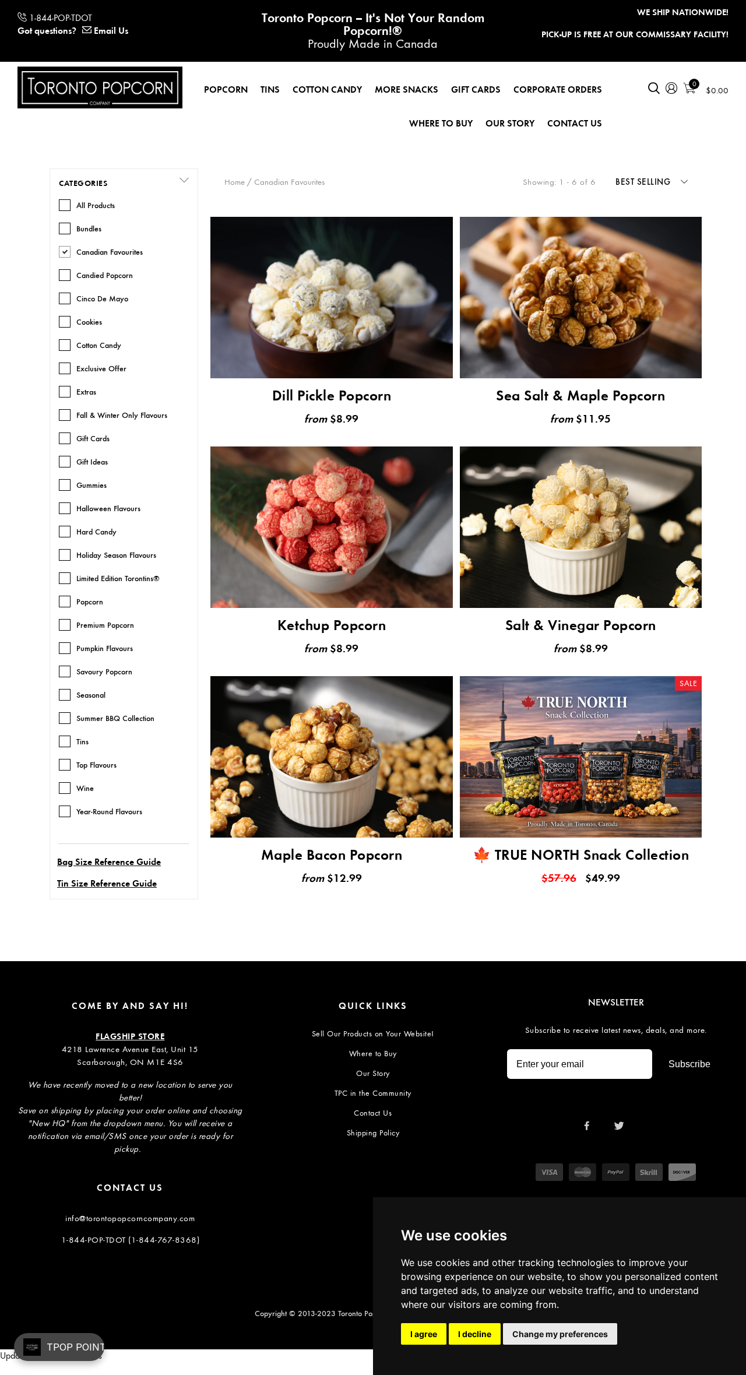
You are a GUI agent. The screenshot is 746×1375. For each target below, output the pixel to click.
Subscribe (689, 1064)
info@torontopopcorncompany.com (130, 1218)
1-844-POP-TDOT (60, 17)
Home (234, 182)
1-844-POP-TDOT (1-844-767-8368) (130, 1240)
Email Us (111, 30)
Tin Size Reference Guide (107, 883)
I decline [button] (474, 1334)
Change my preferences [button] (560, 1334)
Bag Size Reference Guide (109, 861)
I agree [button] (423, 1334)
